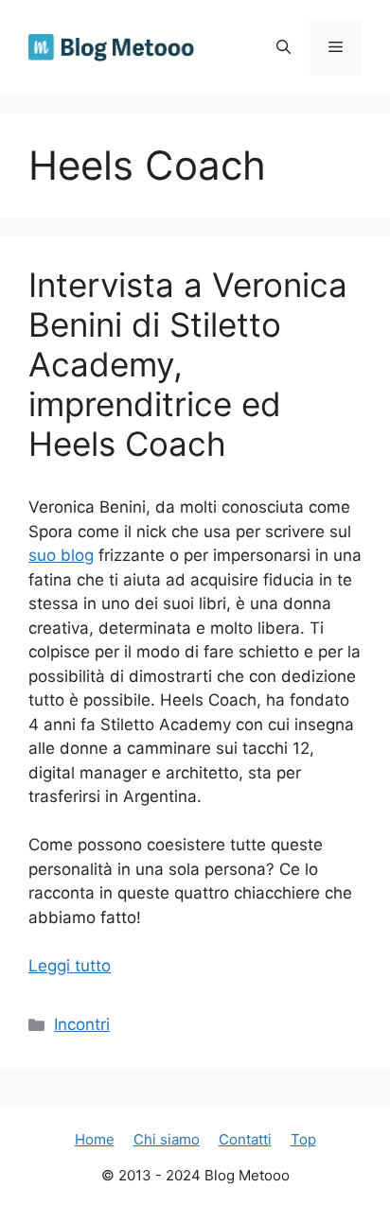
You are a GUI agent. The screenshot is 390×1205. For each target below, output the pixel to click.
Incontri (82, 1024)
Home (95, 1139)
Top (303, 1139)
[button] (283, 47)
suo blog (61, 555)
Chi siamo (166, 1139)
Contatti (245, 1139)
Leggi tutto (69, 965)
